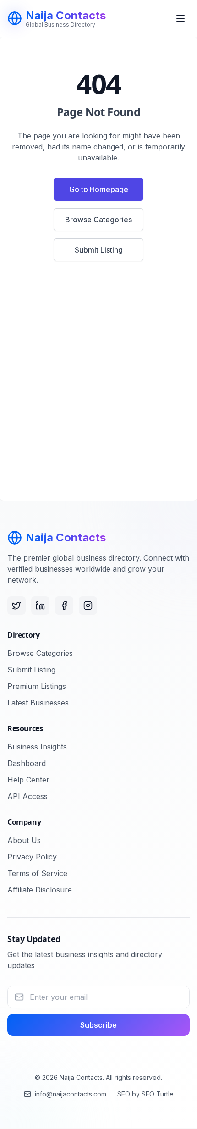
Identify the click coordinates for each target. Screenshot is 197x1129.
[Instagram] (88, 605)
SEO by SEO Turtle (145, 1094)
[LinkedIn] (40, 605)
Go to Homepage (98, 189)
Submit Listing (99, 249)
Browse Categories (98, 219)
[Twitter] (16, 605)
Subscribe (98, 1025)
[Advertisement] (98, 386)
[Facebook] (64, 605)
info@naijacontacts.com (70, 1094)
